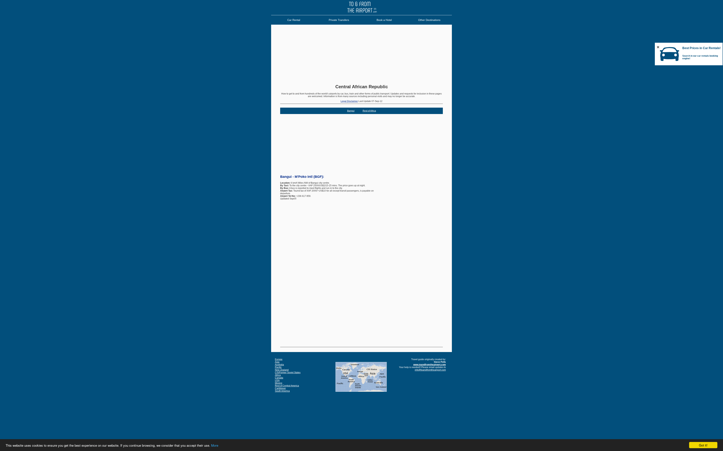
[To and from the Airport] (361, 14)
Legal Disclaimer (349, 101)
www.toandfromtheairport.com (429, 364)
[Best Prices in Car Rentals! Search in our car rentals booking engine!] (669, 62)
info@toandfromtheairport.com (430, 370)
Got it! (703, 445)
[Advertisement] (361, 54)
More (214, 445)
